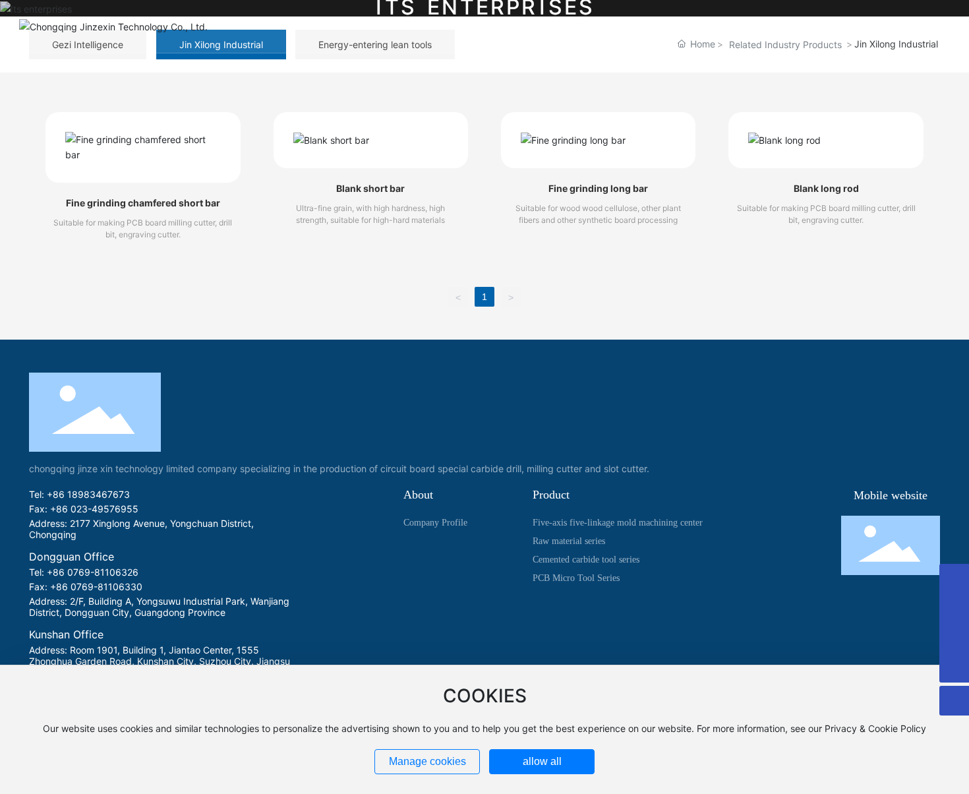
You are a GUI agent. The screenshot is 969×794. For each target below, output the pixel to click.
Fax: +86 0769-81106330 (85, 586)
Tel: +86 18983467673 (79, 494)
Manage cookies (427, 761)
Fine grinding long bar (598, 188)
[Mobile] (954, 638)
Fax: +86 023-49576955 (83, 508)
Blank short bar (370, 188)
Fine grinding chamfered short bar (143, 202)
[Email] (954, 608)
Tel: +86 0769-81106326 (83, 572)
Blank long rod (826, 188)
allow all (542, 761)
